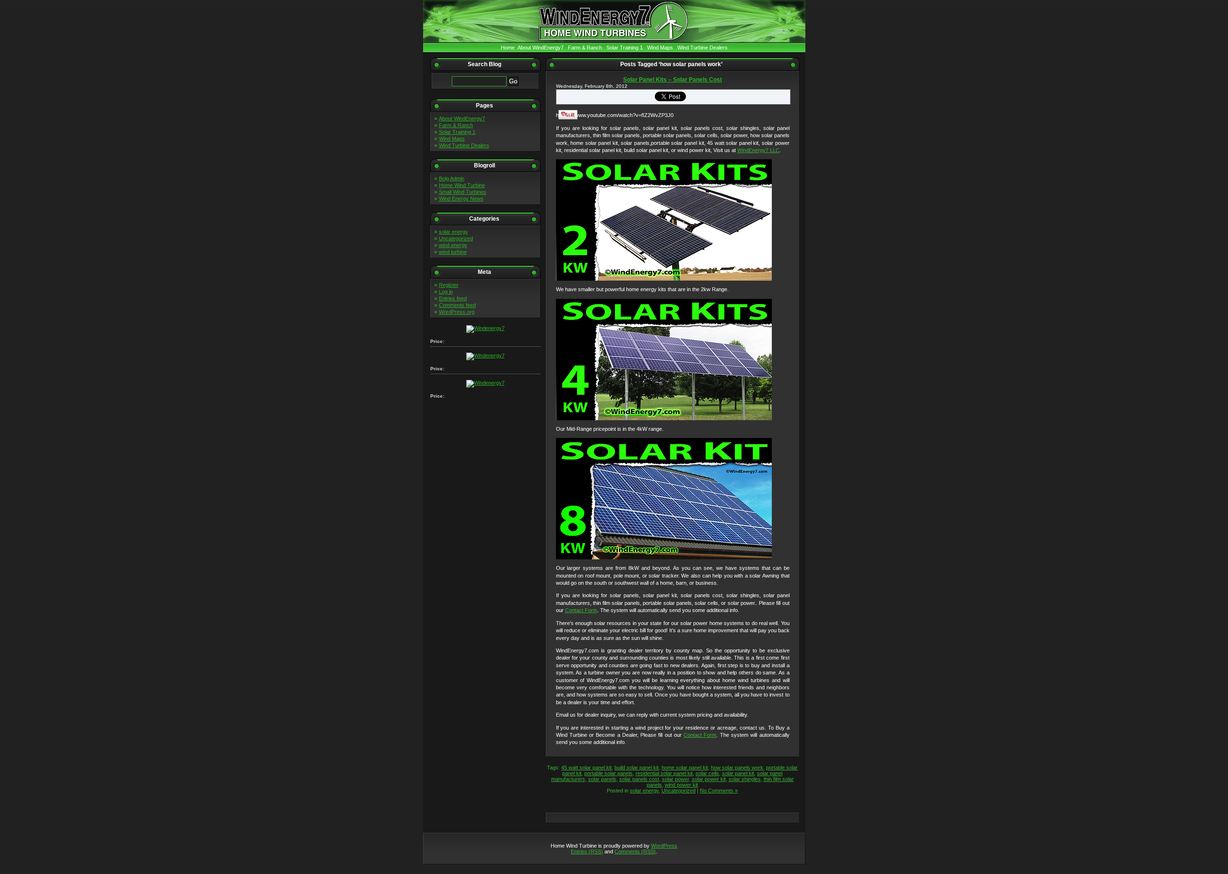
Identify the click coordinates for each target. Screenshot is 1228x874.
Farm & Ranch (585, 47)
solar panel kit (738, 773)
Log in (446, 292)
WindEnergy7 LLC (758, 150)
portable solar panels (608, 773)
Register (449, 285)
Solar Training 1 (624, 47)
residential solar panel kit (664, 773)
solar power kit (709, 779)
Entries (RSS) (587, 851)
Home (508, 47)
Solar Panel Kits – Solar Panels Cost (672, 79)
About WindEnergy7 (541, 47)
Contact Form (581, 610)
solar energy (453, 232)
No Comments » (719, 790)
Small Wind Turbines (462, 192)
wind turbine (453, 252)
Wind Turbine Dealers (702, 47)
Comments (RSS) (635, 851)
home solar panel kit (684, 767)
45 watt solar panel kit (586, 767)
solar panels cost (639, 779)
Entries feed (453, 298)
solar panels (602, 779)
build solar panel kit (636, 767)
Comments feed (457, 305)
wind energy (453, 245)
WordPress (664, 846)
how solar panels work (737, 767)
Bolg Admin (451, 178)
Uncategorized (456, 238)
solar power (675, 779)
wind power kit (681, 785)
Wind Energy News (461, 198)
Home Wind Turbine (462, 185)
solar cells (707, 773)
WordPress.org (456, 312)
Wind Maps (660, 47)
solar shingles (745, 779)
